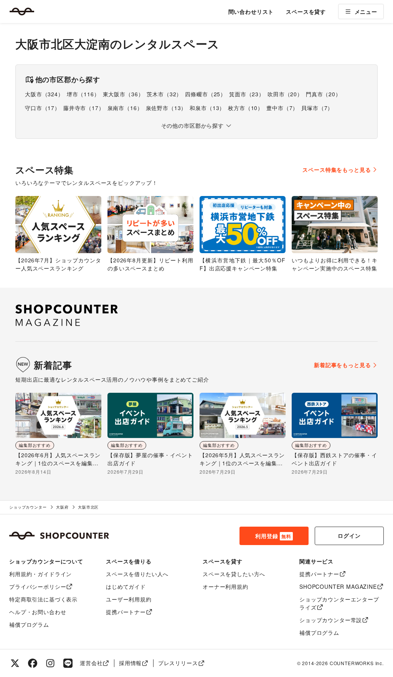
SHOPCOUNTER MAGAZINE (338, 586)
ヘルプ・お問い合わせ (37, 612)
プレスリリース (178, 663)
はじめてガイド (126, 586)
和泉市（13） (207, 108)
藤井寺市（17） (83, 108)
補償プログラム (29, 624)
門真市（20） (323, 94)
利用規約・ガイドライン (40, 574)
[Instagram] (50, 663)
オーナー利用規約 (225, 586)
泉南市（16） (125, 108)
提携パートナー (126, 612)
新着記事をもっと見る (342, 365)
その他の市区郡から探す (192, 125)
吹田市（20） (285, 94)
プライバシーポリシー (37, 586)
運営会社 (91, 663)
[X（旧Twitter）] (15, 663)
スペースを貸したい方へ (234, 574)
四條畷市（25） (205, 94)
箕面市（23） (246, 94)
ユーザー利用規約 (129, 599)
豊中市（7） (282, 108)
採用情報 (130, 663)
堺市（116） (83, 94)
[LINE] (68, 663)
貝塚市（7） (317, 108)
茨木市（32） (164, 94)
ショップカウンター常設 (330, 620)
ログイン (349, 535)
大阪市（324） (44, 94)
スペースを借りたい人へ (137, 574)
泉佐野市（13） (166, 108)
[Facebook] (32, 663)
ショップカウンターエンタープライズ (339, 603)
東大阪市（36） (123, 94)
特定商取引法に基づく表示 (43, 599)
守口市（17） (42, 108)
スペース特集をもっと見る (336, 169)
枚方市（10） (245, 108)
